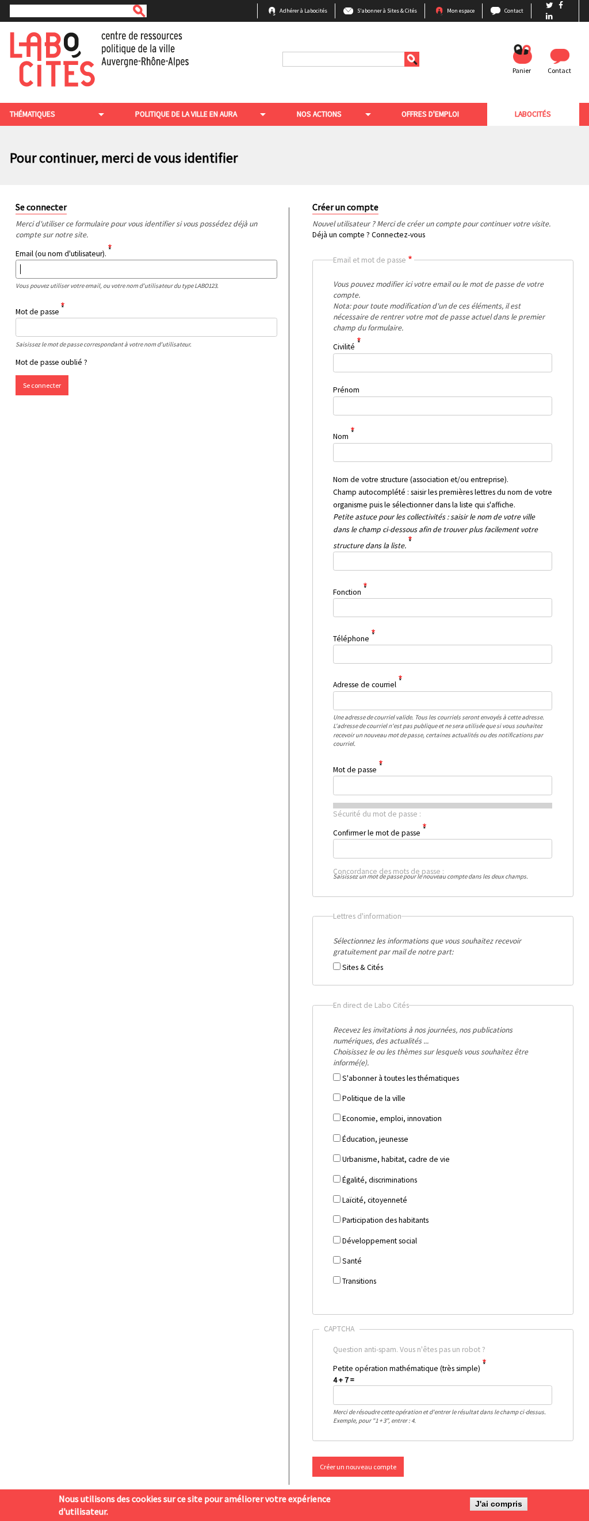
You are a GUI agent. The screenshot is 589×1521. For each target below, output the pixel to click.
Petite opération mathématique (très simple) (406, 1368)
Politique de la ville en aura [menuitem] (186, 114)
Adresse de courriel (364, 685)
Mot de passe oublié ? (51, 362)
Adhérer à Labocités (303, 10)
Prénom (346, 390)
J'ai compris (498, 1504)
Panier (521, 70)
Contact (513, 10)
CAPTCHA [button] (339, 1329)
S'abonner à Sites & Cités (387, 10)
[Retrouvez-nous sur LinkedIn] (549, 16)
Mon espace (461, 10)
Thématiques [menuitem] (32, 114)
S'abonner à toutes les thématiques (400, 1078)
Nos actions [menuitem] (319, 114)
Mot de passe (37, 312)
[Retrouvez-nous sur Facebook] (561, 5)
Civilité (344, 347)
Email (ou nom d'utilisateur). (61, 253)
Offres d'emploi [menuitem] (430, 114)
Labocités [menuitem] (533, 114)
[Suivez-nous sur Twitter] (550, 5)
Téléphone (351, 638)
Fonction (347, 591)
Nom (341, 436)
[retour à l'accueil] (99, 58)
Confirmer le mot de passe (376, 833)
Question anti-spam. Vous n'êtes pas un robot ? (435, 1376)
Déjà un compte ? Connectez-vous (368, 235)
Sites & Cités (362, 967)
